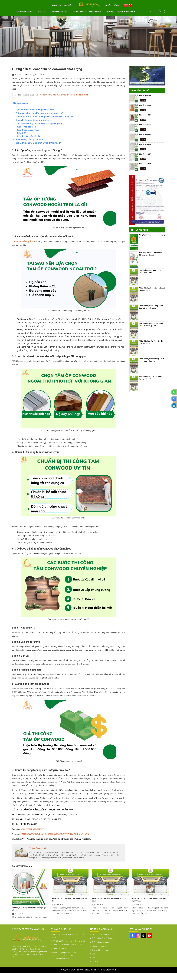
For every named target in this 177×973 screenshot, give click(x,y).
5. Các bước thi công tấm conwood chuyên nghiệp (37, 123)
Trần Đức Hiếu (38, 848)
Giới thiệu (68, 5)
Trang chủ (56, 5)
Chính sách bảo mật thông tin (103, 938)
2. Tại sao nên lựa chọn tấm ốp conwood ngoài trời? (38, 113)
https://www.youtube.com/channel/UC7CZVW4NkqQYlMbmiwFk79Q (55, 834)
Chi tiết (143, 100)
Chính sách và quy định (101, 942)
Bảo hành (95, 954)
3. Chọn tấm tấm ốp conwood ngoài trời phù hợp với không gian (43, 116)
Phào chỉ (42, 12)
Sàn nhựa (110, 12)
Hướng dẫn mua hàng (100, 946)
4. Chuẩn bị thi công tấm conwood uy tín (32, 120)
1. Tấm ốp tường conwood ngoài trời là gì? (33, 109)
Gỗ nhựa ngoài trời (59, 12)
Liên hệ (117, 5)
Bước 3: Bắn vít (23, 133)
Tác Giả (95, 962)
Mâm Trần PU (95, 12)
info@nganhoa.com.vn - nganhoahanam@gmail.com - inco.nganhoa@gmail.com (64, 955)
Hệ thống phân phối (126, 12)
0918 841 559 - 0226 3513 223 (70, 945)
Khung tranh (79, 12)
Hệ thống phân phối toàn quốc (103, 934)
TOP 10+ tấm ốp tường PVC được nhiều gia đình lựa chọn (61, 94)
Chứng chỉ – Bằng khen (100, 950)
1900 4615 (63, 949)
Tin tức (108, 5)
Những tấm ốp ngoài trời (23, 241)
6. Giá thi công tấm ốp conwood (28, 139)
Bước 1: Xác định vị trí (26, 127)
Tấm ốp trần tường (24, 12)
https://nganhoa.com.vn (32, 829)
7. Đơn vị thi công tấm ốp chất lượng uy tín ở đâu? (37, 143)
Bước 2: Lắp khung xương (28, 130)
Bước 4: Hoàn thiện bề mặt (28, 136)
